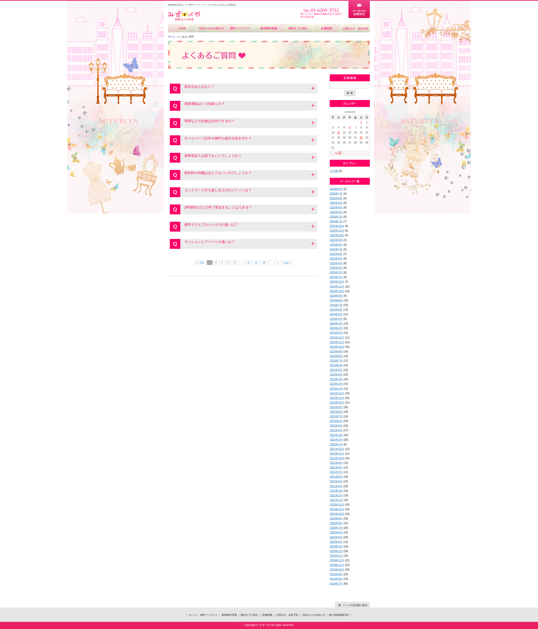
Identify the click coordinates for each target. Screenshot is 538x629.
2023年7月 (336, 360)
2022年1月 (336, 444)
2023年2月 (336, 383)
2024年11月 (337, 286)
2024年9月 (336, 295)
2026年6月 (336, 198)
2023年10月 (337, 346)
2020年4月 (336, 541)
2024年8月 (336, 300)
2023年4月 (336, 374)
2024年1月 (336, 332)
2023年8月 (336, 356)
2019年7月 (336, 583)
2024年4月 (336, 318)
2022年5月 (336, 425)
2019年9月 (336, 574)
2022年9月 (336, 407)
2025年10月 (337, 235)
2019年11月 (337, 565)
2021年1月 (336, 500)
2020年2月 (336, 551)
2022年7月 (336, 416)
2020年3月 (336, 546)
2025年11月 (337, 230)
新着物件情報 (268, 28)
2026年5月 (336, 202)
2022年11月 (337, 398)
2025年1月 (336, 277)
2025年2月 (336, 272)
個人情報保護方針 (339, 614)
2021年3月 (336, 490)
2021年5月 (336, 481)
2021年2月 (336, 495)
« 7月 (338, 152)
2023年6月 (336, 365)
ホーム (182, 28)
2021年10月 (337, 458)
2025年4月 (336, 263)
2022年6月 (336, 421)
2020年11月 (337, 509)
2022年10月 (337, 402)
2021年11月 (337, 453)
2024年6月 (336, 309)
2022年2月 (336, 439)
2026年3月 (336, 212)
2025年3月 (336, 267)
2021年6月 (336, 476)
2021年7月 (336, 472)
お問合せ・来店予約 (355, 28)
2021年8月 (336, 467)
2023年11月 (337, 342)
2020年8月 (336, 523)
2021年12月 (337, 449)
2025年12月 (337, 226)
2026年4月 (336, 207)
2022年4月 (336, 430)
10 (248, 262)
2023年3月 (336, 379)
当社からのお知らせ (211, 28)
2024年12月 (337, 281)
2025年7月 (336, 249)
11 (338, 132)
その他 (334, 171)
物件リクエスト (240, 28)
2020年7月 (336, 527)
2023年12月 (337, 337)
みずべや (184, 15)
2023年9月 (336, 351)
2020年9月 (336, 518)
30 (264, 262)
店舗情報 (326, 28)
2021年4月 (336, 486)
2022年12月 (337, 393)
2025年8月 (336, 244)
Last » (287, 262)
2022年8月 (336, 411)
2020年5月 (336, 537)
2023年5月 (336, 370)
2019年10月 (337, 569)
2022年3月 (336, 435)
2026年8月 (336, 189)
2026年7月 (336, 193)
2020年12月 (337, 504)
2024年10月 (337, 291)
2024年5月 (336, 314)
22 (361, 137)
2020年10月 (337, 514)
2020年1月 (336, 555)
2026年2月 (336, 216)
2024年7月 (336, 305)
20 (256, 262)
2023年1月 (336, 388)
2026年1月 (336, 221)
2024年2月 (336, 328)
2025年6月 (336, 254)
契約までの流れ (297, 28)
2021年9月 (336, 462)
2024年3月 (336, 323)
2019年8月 (336, 578)
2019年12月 (337, 560)
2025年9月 (336, 240)
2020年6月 (336, 532)
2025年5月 (336, 258)
